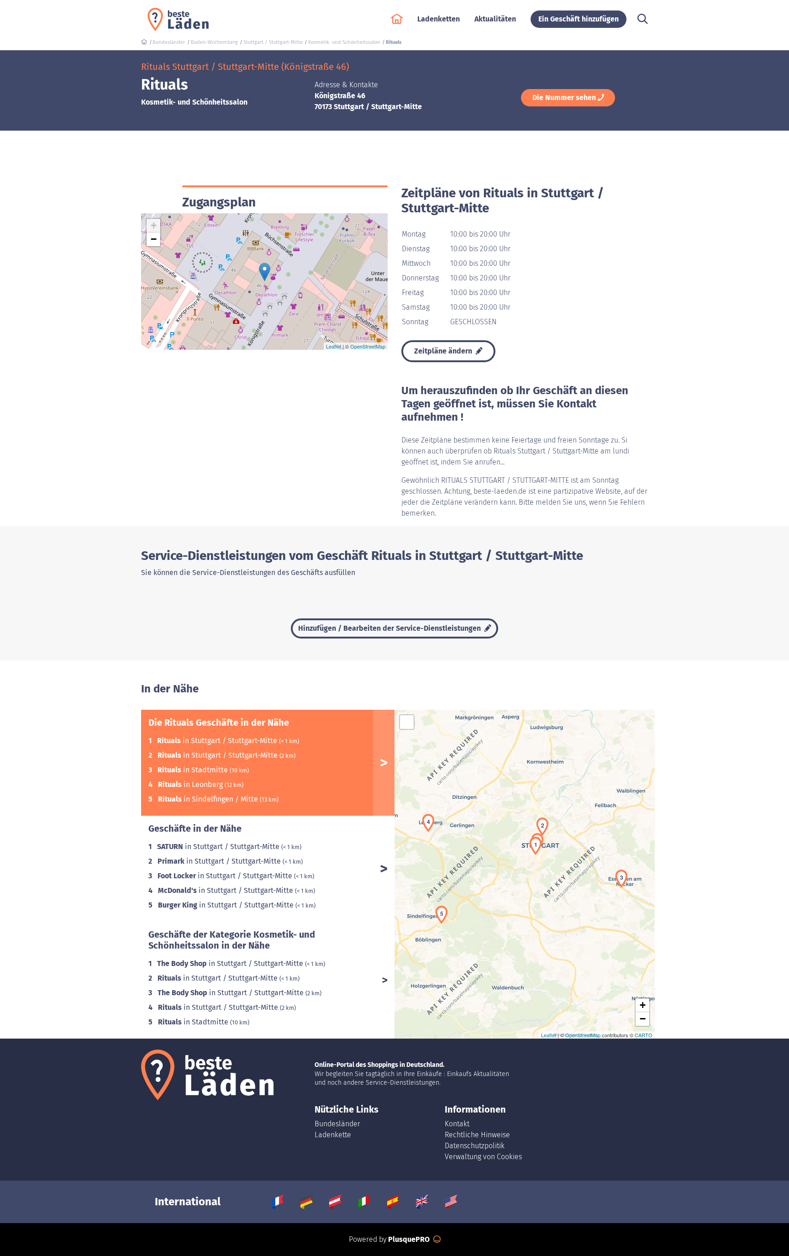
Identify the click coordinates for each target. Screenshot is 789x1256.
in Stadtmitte (194, 769)
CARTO (643, 1035)
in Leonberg (191, 784)
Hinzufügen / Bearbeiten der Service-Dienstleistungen (390, 628)
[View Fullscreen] (407, 722)
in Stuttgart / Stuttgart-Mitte (218, 740)
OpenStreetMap (367, 346)
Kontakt (457, 1123)
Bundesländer (337, 1123)
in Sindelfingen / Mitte (209, 799)
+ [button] (154, 225)
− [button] (154, 239)
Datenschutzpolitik (475, 1145)
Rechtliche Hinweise (477, 1134)
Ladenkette (333, 1134)
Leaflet (333, 346)
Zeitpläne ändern (444, 351)
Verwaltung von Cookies (483, 1156)
